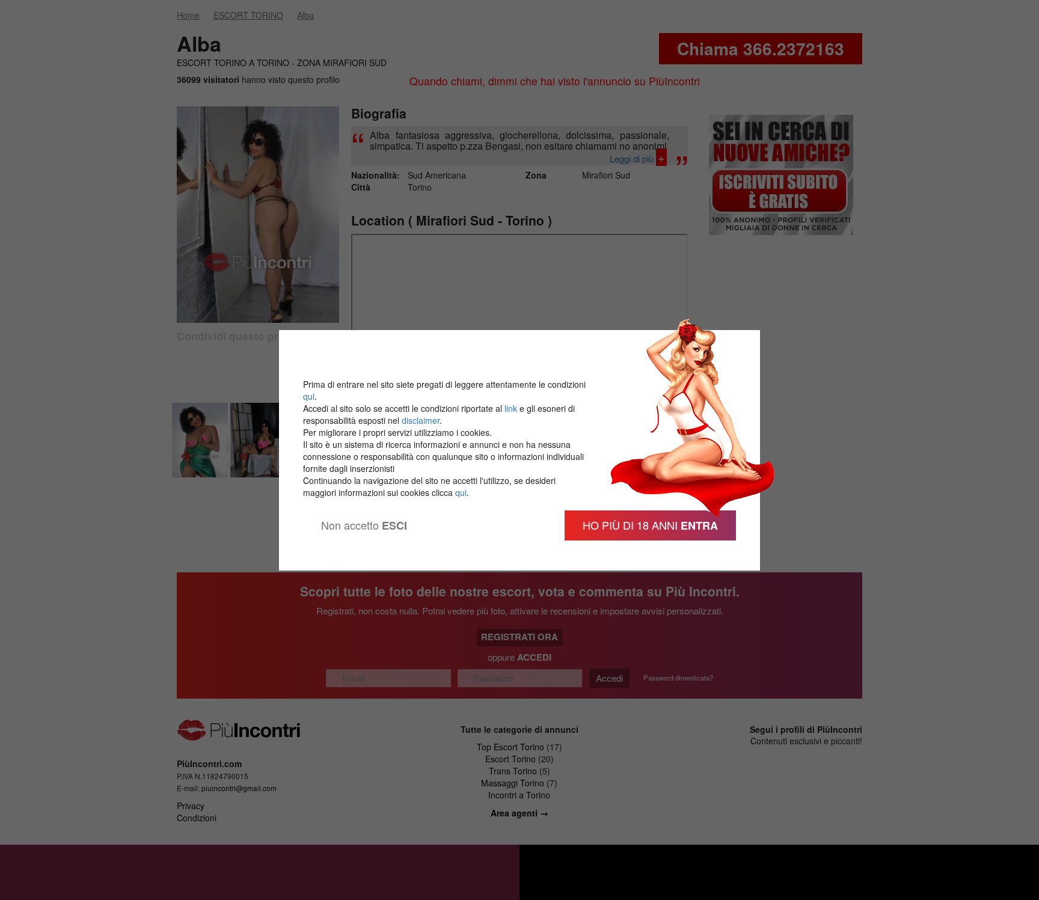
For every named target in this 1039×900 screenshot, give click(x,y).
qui (308, 396)
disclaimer (421, 420)
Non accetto (364, 525)
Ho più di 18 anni (650, 525)
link (510, 408)
